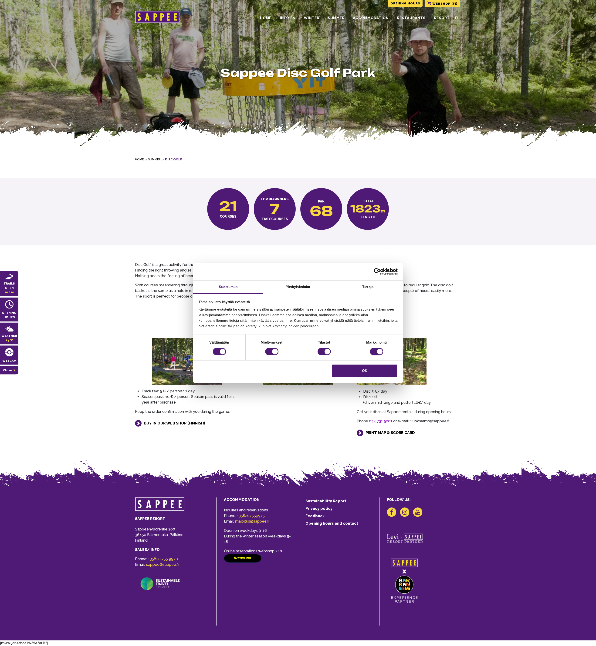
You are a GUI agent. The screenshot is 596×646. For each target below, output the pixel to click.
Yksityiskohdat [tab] (298, 287)
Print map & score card (390, 433)
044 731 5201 (380, 421)
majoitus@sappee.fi (252, 521)
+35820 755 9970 (163, 559)
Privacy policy (318, 508)
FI (456, 18)
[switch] (271, 351)
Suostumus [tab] (228, 287)
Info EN (287, 18)
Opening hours (405, 3)
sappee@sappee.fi (162, 564)
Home (265, 18)
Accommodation (371, 18)
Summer (336, 18)
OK (364, 371)
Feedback (315, 516)
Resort (442, 18)
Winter (311, 18)
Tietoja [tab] (367, 287)
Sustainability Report (325, 501)
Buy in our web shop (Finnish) (174, 423)
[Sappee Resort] (157, 18)
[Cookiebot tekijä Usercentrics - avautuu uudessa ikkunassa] (377, 271)
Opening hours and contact (331, 523)
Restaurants (411, 18)
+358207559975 (251, 515)
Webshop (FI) (444, 3)
